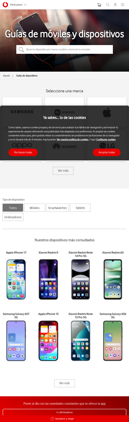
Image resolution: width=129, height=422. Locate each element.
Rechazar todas (23, 152)
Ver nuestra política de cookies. (73, 139)
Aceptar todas (107, 152)
